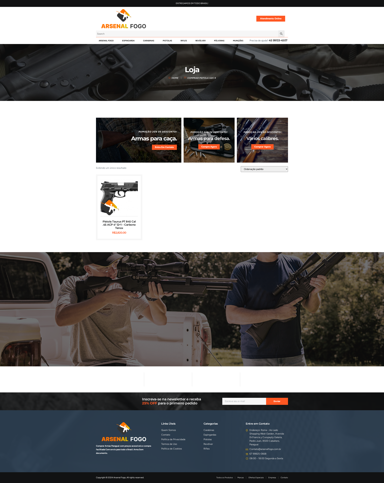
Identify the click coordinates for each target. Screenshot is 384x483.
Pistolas (167, 41)
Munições (238, 41)
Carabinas (148, 41)
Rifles (184, 41)
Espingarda (128, 41)
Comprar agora (262, 146)
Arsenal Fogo (106, 41)
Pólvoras (219, 41)
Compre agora (209, 146)
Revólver (200, 41)
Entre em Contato (164, 147)
